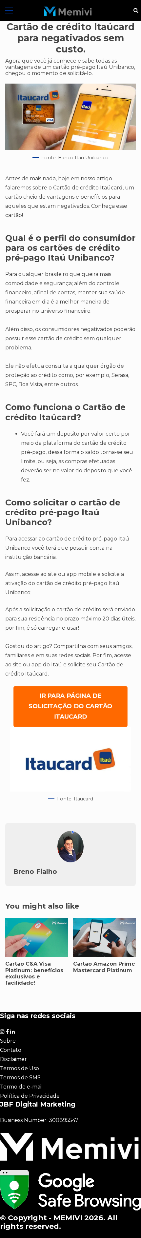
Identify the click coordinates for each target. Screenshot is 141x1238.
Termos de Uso (19, 1068)
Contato (10, 1050)
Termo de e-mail (21, 1087)
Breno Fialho (35, 871)
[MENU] (9, 10)
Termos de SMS (20, 1077)
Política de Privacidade (30, 1096)
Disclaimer (13, 1059)
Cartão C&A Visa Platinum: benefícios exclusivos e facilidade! (34, 973)
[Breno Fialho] (70, 860)
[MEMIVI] (68, 11)
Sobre (8, 1041)
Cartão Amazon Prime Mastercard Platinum (104, 967)
